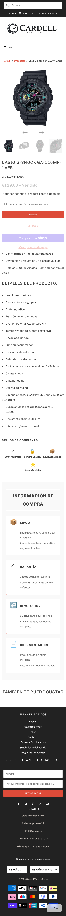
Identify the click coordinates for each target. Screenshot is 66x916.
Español (15, 869)
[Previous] (25, 132)
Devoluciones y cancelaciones (33, 859)
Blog (33, 732)
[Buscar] (8, 5)
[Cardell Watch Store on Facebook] (18, 803)
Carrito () (28, 13)
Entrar (11, 13)
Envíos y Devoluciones (33, 742)
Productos (20, 61)
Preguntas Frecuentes (33, 752)
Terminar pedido (48, 13)
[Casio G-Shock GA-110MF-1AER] (33, 98)
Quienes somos (33, 726)
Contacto (33, 737)
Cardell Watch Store (36, 879)
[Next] (41, 132)
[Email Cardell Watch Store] (47, 803)
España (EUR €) (43, 869)
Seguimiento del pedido (33, 747)
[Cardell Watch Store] (33, 30)
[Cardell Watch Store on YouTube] (25, 803)
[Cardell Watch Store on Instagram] (40, 803)
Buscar (33, 721)
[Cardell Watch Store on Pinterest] (33, 803)
